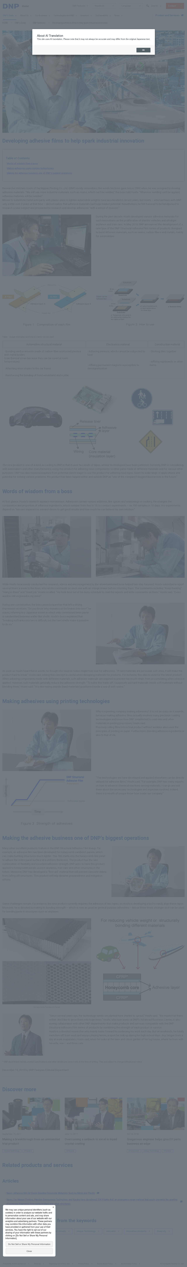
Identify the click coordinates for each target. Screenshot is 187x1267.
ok (143, 50)
